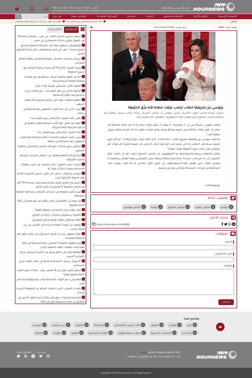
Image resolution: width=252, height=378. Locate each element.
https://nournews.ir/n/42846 (112, 224)
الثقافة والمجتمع (173, 16)
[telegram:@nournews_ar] (33, 357)
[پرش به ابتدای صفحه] (220, 327)
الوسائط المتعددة (107, 16)
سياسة (131, 16)
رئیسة (154, 207)
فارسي (95, 8)
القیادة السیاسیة (98, 333)
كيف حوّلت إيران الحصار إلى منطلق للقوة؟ (58, 210)
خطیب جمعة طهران (129, 333)
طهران (173, 325)
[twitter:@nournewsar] (41, 357)
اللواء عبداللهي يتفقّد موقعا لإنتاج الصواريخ (56, 220)
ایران (189, 325)
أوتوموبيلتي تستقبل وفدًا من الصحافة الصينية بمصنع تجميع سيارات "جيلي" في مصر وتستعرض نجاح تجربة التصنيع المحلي (51, 49)
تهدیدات (36, 325)
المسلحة (99, 325)
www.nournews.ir (125, 372)
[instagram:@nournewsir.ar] (48, 357)
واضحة (39, 333)
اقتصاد (150, 16)
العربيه (78, 8)
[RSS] (25, 357)
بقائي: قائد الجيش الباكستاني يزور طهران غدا (56, 118)
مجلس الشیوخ (176, 207)
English (86, 8)
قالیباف (79, 325)
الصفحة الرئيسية (227, 16)
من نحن (57, 16)
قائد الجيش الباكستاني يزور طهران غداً (89, 22)
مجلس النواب (202, 207)
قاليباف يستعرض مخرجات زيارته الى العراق (56, 215)
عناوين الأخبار (200, 16)
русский (63, 8)
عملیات (57, 333)
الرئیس (224, 207)
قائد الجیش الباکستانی (127, 325)
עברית (71, 8)
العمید (75, 333)
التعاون (154, 325)
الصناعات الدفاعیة (161, 333)
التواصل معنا (78, 16)
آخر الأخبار (71, 29)
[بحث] (18, 17)
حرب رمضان (58, 325)
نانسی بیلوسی (132, 207)
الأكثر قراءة (54, 29)
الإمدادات (187, 333)
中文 (55, 8)
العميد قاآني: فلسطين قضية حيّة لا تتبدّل (58, 86)
